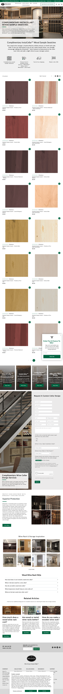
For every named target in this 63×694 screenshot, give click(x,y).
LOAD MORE (31, 569)
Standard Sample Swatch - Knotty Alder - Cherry (11, 143)
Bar (31, 3)
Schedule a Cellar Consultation (53, 672)
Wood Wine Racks (18, 671)
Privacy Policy (21, 687)
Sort (41, 76)
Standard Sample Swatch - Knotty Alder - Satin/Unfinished (41, 212)
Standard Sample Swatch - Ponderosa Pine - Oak (12, 281)
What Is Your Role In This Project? (44, 450)
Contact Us (4, 685)
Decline (44, 691)
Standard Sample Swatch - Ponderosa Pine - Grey (42, 316)
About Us (4, 671)
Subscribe (25, 645)
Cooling (35, 3)
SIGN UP (36, 649)
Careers (4, 681)
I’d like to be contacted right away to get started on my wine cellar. (46, 436)
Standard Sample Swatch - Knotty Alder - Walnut (41, 177)
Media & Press (5, 683)
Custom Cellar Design (48, 4)
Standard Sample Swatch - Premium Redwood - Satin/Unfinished (42, 108)
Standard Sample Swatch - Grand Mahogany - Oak (12, 316)
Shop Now (7, 385)
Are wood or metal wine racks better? (30, 618)
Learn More (6, 525)
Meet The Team (5, 679)
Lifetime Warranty (6, 676)
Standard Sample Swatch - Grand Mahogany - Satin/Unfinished (42, 143)
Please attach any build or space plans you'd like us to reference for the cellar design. (47, 457)
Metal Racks (25, 3)
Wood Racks (18, 3)
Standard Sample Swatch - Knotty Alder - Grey (41, 281)
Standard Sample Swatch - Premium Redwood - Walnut (12, 177)
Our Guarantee (5, 674)
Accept (30, 691)
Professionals (26, 5)
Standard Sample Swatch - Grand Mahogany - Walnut (12, 212)
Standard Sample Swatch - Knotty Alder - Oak (11, 246)
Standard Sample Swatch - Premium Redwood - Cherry (12, 350)
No (37, 440)
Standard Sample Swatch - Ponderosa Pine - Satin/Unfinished (42, 246)
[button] (56, 4)
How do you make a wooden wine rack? (51, 618)
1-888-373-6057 (57, 1)
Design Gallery (29, 671)
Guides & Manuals (42, 671)
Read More (6, 636)
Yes (37, 438)
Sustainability (5, 678)
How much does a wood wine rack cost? (10, 619)
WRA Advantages (6, 673)
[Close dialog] (60, 335)
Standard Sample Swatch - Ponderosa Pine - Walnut (12, 108)
